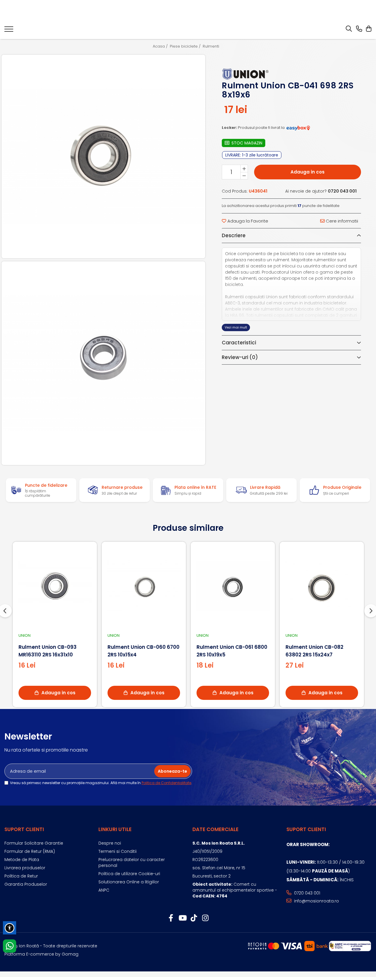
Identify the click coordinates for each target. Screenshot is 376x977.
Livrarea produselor (24, 868)
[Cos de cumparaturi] (368, 29)
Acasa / (161, 46)
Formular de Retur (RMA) (29, 851)
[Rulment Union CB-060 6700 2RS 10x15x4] (144, 586)
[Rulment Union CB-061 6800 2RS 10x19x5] (233, 586)
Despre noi (109, 843)
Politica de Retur (21, 876)
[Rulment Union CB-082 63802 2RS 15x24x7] (322, 586)
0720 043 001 (306, 893)
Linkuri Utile (115, 829)
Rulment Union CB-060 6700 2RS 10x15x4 (143, 651)
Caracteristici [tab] (239, 342)
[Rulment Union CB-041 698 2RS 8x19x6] (103, 156)
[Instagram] (205, 918)
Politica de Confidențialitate (166, 782)
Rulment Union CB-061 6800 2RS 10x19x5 (232, 651)
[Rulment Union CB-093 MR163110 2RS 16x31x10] (55, 586)
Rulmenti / (213, 46)
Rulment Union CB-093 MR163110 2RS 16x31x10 (48, 651)
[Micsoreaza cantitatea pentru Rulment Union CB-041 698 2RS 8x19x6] (244, 176)
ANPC (103, 890)
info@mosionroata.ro (316, 901)
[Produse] (8, 30)
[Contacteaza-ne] (359, 29)
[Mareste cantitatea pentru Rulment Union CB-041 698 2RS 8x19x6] (244, 169)
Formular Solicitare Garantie (33, 843)
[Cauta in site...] (349, 29)
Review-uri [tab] (240, 357)
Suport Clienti (24, 829)
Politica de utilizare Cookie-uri (129, 874)
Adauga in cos (308, 172)
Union (25, 635)
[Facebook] (171, 918)
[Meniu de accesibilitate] (9, 927)
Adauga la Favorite (247, 221)
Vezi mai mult (236, 327)
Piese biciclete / (186, 46)
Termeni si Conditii (117, 851)
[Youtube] (182, 918)
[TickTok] (194, 918)
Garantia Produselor (25, 884)
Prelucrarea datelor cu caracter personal (131, 862)
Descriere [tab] (234, 235)
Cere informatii (341, 221)
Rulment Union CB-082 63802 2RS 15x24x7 (314, 651)
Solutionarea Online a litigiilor (128, 882)
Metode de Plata (21, 860)
